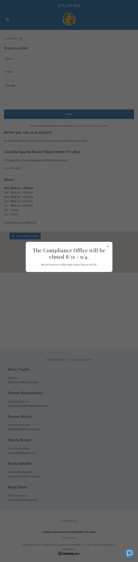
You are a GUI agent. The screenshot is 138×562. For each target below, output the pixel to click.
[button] (129, 553)
